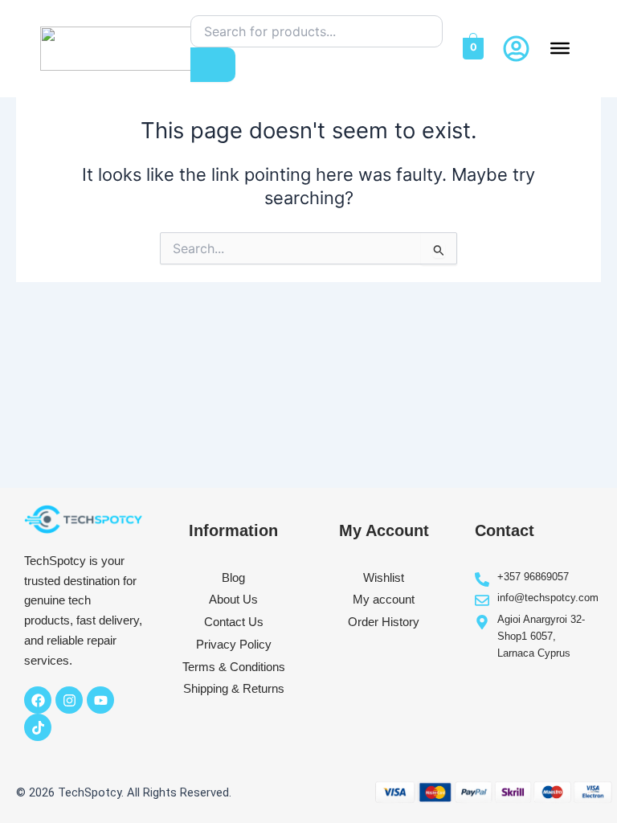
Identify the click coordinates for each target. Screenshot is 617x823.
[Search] (212, 64)
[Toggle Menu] (560, 48)
